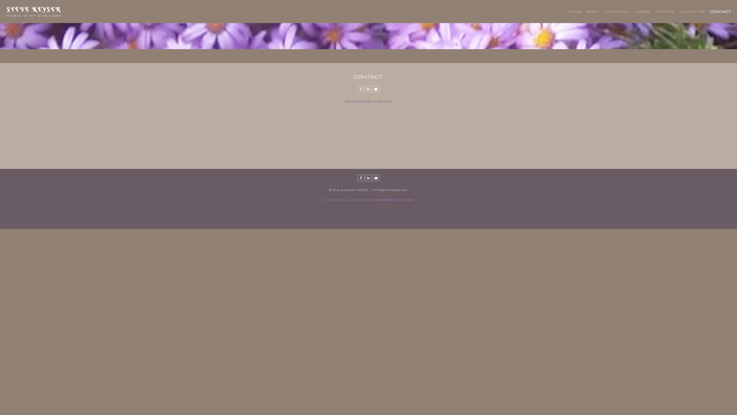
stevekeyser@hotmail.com (368, 101)
